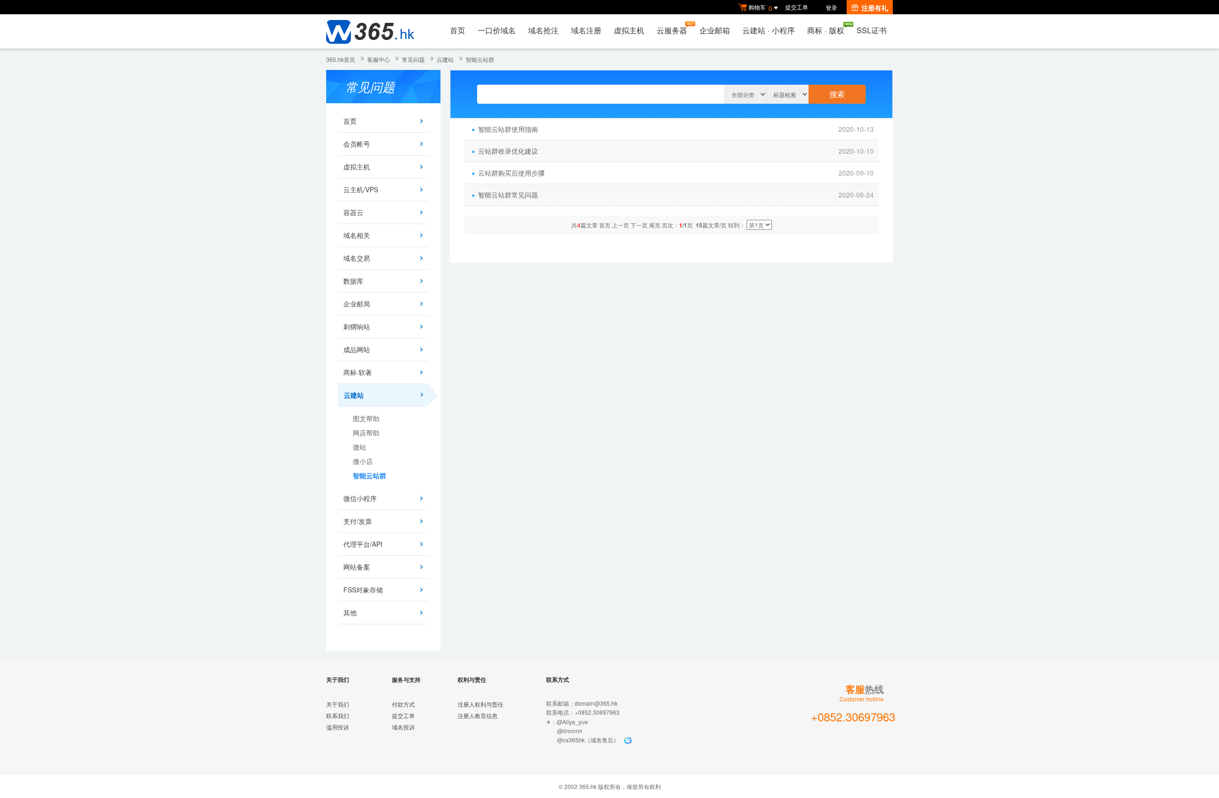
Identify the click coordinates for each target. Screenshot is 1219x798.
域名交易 (356, 258)
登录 (831, 7)
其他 (350, 612)
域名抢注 (543, 30)
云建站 (445, 59)
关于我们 (337, 704)
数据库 (353, 281)
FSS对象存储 (363, 589)
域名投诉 (403, 727)
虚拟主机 (629, 30)
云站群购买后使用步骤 (511, 172)
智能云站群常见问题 (508, 194)
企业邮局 (356, 303)
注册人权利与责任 (480, 704)
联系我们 (337, 715)
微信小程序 (360, 498)
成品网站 (356, 349)
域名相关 (356, 235)
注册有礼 (874, 7)
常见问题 (413, 59)
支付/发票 (357, 521)
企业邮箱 (714, 30)
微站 (359, 447)
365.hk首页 (340, 59)
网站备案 (356, 566)
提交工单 (796, 7)
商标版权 (825, 30)
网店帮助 (366, 432)
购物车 (760, 8)
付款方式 (403, 704)
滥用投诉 (337, 727)
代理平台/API (362, 544)
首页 (457, 30)
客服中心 (378, 59)
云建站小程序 (768, 30)
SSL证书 (872, 30)
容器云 (353, 212)
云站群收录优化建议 (508, 151)
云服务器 (672, 30)
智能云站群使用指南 (508, 129)
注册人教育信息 (478, 715)
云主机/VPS (360, 189)
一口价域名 (497, 30)
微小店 (363, 461)
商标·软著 (357, 372)
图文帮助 (366, 418)
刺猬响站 (356, 326)
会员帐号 (356, 143)
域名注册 (586, 30)
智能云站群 (480, 59)
